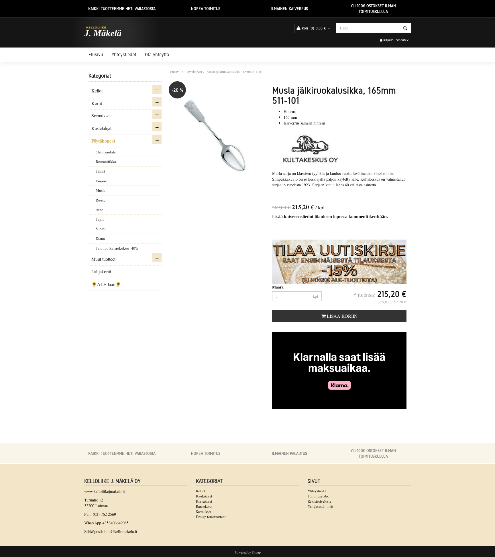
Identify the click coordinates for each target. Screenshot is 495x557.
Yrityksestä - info (320, 506)
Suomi (101, 228)
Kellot (97, 91)
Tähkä (100, 171)
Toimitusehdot (318, 496)
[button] (157, 89)
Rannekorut (204, 506)
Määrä (278, 287)
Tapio (100, 219)
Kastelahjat (101, 128)
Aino (99, 209)
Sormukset (101, 115)
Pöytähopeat (103, 140)
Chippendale (106, 152)
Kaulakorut (204, 496)
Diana (100, 238)
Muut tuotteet (103, 259)
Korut (96, 103)
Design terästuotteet (211, 516)
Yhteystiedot (124, 54)
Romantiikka (106, 161)
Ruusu (101, 200)
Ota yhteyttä (157, 54)
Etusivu (96, 54)
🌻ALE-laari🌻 (106, 284)
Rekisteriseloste (319, 501)
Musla (100, 190)
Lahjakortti (101, 271)
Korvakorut (204, 501)
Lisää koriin (342, 316)
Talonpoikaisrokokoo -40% (117, 248)
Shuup (256, 552)
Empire (101, 180)
